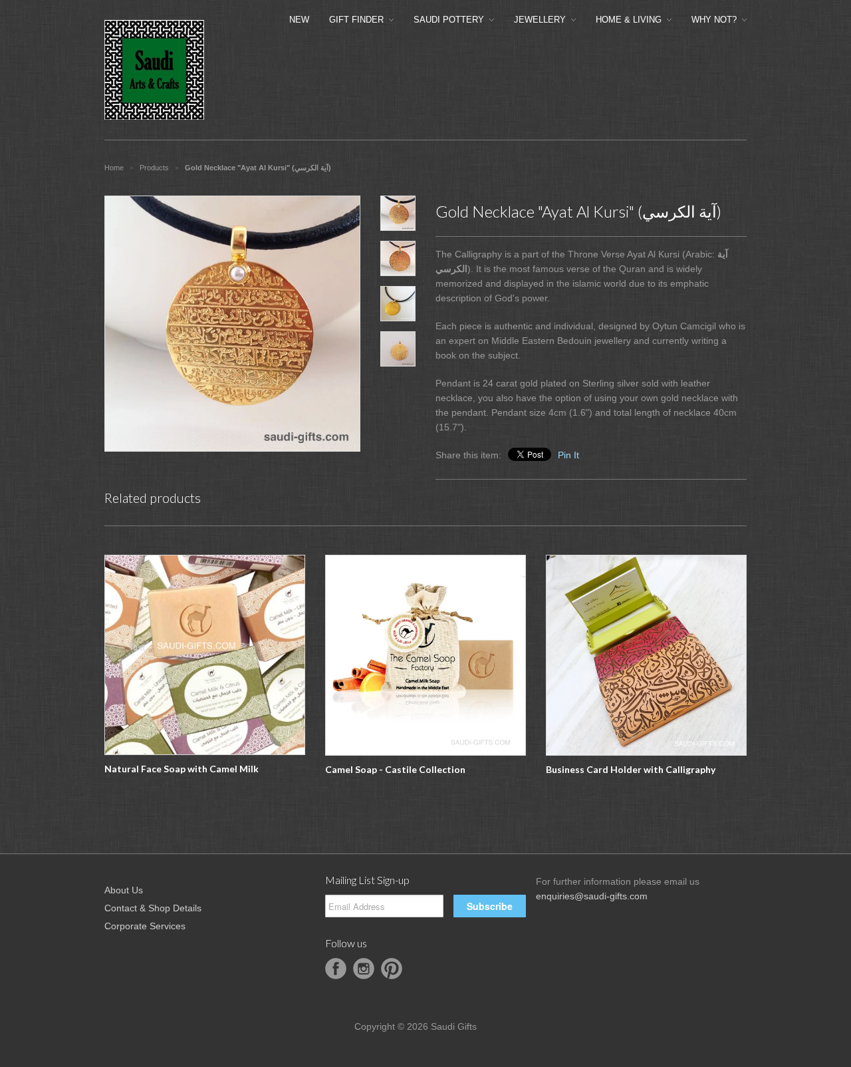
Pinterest (391, 968)
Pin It (568, 455)
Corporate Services (144, 926)
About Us (123, 890)
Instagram (363, 968)
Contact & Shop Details (152, 908)
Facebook (335, 968)
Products (154, 168)
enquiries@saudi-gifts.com (592, 896)
